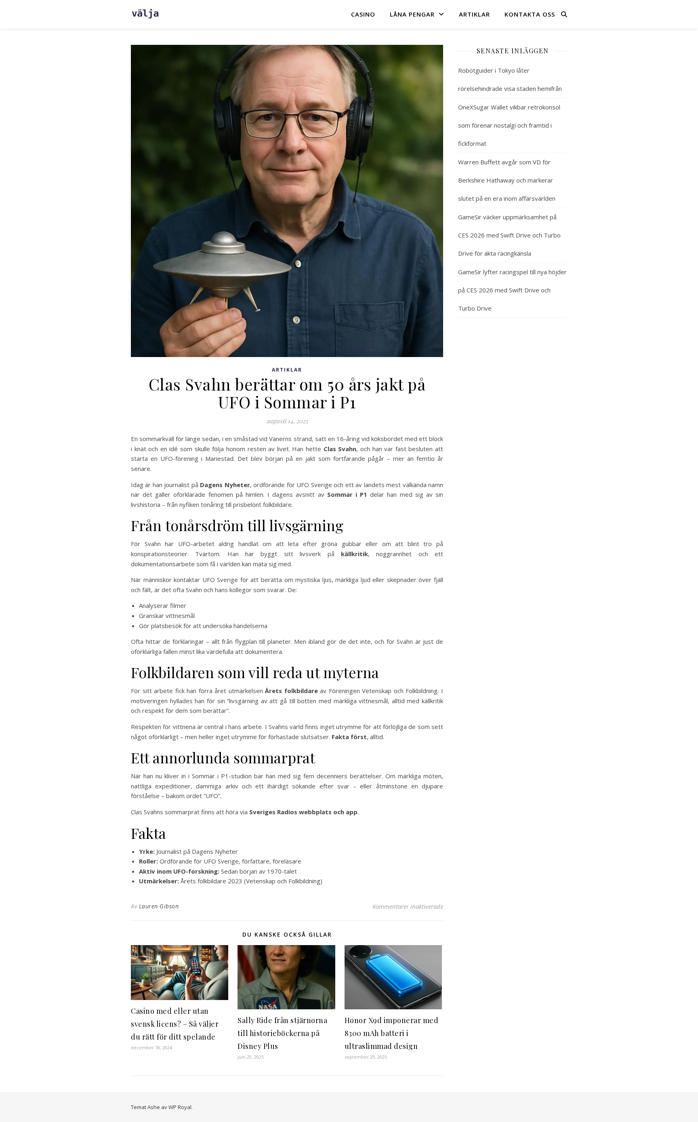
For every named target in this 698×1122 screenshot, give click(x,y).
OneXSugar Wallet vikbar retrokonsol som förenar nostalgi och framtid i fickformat (509, 125)
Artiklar (474, 14)
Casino (363, 14)
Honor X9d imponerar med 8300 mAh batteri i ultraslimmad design (392, 1033)
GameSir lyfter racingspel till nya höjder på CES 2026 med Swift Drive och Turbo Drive (512, 290)
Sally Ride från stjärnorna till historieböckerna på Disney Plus (282, 1033)
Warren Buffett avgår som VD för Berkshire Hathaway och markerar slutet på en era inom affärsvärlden (506, 180)
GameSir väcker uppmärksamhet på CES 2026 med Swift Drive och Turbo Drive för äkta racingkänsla (509, 235)
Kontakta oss (530, 14)
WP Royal (179, 1107)
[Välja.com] (145, 14)
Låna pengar (412, 14)
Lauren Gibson (159, 906)
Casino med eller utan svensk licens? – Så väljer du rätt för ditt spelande (175, 1024)
